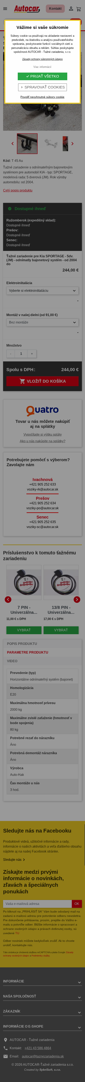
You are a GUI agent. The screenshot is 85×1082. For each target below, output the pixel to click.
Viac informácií (42, 66)
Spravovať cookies (42, 87)
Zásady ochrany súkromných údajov (42, 59)
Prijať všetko (42, 76)
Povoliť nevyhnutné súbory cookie (42, 97)
